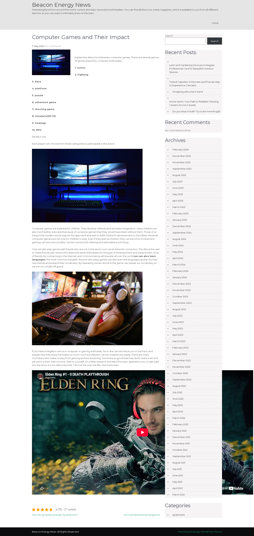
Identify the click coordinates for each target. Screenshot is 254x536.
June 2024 (178, 245)
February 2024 (180, 271)
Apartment (178, 514)
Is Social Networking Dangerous (142, 514)
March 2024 (178, 264)
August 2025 (179, 175)
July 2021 (177, 469)
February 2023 (180, 347)
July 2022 (177, 392)
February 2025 (180, 213)
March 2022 (178, 418)
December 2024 (181, 226)
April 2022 (177, 411)
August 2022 (179, 386)
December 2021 (181, 437)
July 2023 (177, 315)
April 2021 (177, 488)
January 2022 (179, 430)
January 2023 (179, 354)
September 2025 (181, 168)
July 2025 (177, 181)
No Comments (53, 46)
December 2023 (181, 283)
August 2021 (178, 462)
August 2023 (179, 309)
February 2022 (180, 424)
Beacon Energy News (61, 4)
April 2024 (177, 258)
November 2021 (181, 443)
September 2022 (181, 379)
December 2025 (181, 156)
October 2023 (180, 296)
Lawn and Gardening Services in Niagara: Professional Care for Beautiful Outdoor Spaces (192, 68)
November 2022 (181, 366)
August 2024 (179, 239)
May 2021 (177, 481)
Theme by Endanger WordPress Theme (200, 531)
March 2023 (178, 341)
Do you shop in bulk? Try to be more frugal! (196, 111)
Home (215, 23)
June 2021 (177, 475)
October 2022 (180, 373)
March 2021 (178, 494)
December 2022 (181, 360)
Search (169, 35)
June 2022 (178, 398)
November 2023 (181, 290)
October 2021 (179, 449)
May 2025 (177, 194)
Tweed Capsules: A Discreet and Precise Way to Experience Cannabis (194, 83)
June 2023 (178, 322)
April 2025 (177, 200)
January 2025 (179, 219)
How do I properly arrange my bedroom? (55, 514)
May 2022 (177, 405)
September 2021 (181, 456)
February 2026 (180, 149)
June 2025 (178, 187)
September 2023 (182, 303)
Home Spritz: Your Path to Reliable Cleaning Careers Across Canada (194, 103)
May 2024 (177, 251)
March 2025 (178, 207)
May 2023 (177, 328)
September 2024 (182, 232)
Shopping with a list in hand (187, 91)
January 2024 (179, 277)
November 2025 (181, 162)
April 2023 (177, 334)
